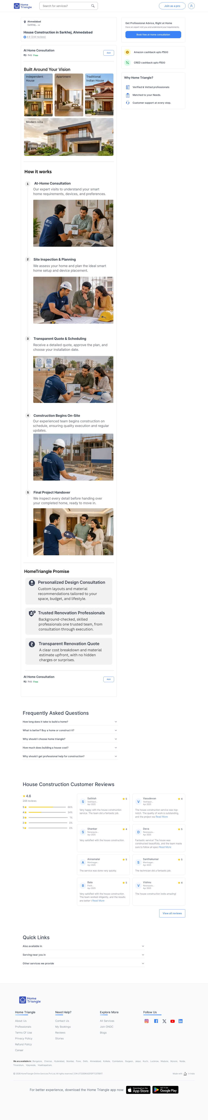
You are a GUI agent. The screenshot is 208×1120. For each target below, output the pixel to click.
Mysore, (174, 1061)
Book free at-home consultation (153, 34)
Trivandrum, (19, 1065)
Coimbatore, (118, 1061)
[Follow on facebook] (156, 1021)
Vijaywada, (31, 1065)
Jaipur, (138, 1061)
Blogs (103, 1032)
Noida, (182, 1061)
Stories (59, 1038)
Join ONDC (106, 1026)
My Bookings (63, 1026)
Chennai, (48, 1061)
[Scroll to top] (109, 667)
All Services (107, 1020)
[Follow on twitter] (164, 1021)
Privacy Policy (23, 1038)
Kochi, (146, 1061)
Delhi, (86, 1061)
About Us (20, 1020)
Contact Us (62, 1020)
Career (19, 1050)
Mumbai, (70, 1061)
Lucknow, (154, 1061)
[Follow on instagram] (146, 1021)
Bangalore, (38, 1061)
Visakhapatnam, (45, 1065)
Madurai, (165, 1061)
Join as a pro (172, 6)
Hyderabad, (59, 1061)
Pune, (79, 1061)
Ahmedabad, (96, 1061)
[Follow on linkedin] (180, 1021)
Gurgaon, (129, 1061)
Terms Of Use (23, 1032)
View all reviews (172, 913)
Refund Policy (23, 1044)
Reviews (60, 1032)
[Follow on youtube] (172, 1021)
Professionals (23, 1026)
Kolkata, (107, 1061)
